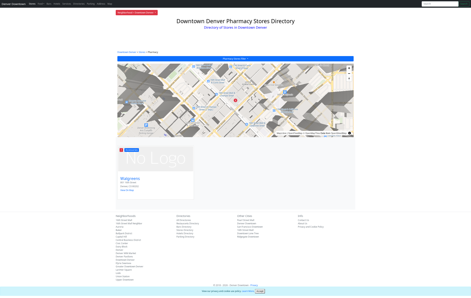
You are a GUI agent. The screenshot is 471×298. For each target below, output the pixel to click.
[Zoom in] (349, 68)
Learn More (248, 291)
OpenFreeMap (295, 133)
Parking (91, 3)
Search (464, 3)
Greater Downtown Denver (129, 266)
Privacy (254, 285)
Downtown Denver (126, 52)
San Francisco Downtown (250, 226)
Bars (49, 3)
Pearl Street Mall (245, 220)
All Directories (183, 220)
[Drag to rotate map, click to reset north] (349, 78)
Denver (119, 249)
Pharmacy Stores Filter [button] (235, 58)
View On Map (127, 190)
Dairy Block (121, 246)
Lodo (118, 273)
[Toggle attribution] (349, 133)
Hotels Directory (184, 233)
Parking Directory (185, 236)
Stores (32, 3)
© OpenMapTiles (311, 133)
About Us (302, 223)
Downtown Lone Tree (248, 233)
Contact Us (303, 220)
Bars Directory (183, 226)
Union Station (123, 276)
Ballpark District (124, 233)
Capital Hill (121, 236)
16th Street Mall (124, 220)
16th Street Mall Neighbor (129, 223)
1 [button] (235, 100)
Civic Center (122, 243)
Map (109, 3)
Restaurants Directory (187, 223)
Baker (119, 230)
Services (66, 3)
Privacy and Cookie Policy (311, 226)
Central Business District (128, 240)
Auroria (119, 226)
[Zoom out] (349, 73)
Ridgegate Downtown (248, 236)
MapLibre (281, 133)
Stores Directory (184, 230)
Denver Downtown (14, 4)
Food (40, 3)
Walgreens (130, 178)
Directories (79, 3)
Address (101, 3)
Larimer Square (124, 269)
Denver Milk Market (126, 253)
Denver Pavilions (124, 256)
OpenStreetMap (339, 133)
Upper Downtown (125, 279)
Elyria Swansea (123, 263)
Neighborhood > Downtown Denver (136, 12)
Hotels (57, 3)
